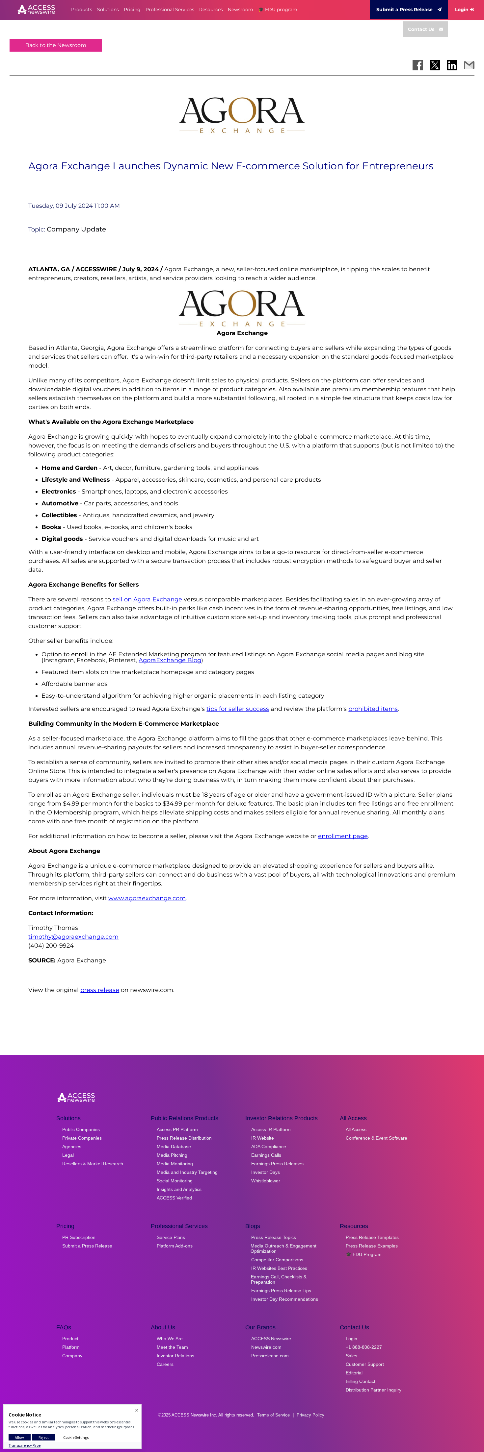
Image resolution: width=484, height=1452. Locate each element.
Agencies (71, 1146)
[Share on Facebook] (418, 65)
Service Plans (171, 1237)
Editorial (354, 1372)
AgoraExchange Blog (170, 660)
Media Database (174, 1146)
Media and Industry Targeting (187, 1172)
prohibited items (373, 709)
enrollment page (343, 836)
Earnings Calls (266, 1155)
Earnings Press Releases (277, 1163)
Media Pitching (172, 1155)
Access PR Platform (177, 1129)
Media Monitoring (175, 1163)
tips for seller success (237, 709)
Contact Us (421, 29)
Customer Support (365, 1364)
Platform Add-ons (175, 1245)
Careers (165, 1364)
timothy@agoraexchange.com (73, 936)
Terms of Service (273, 1415)
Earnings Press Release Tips (281, 1290)
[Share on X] (435, 65)
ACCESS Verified (174, 1197)
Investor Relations (175, 1355)
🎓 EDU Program (364, 1254)
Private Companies (82, 1138)
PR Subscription (78, 1237)
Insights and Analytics (179, 1189)
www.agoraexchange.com (147, 898)
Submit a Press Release (404, 9)
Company (72, 1355)
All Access (356, 1129)
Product (70, 1338)
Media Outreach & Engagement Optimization (283, 1248)
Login (462, 9)
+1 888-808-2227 (364, 1347)
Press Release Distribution (184, 1138)
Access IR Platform (271, 1129)
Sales (351, 1355)
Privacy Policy (310, 1415)
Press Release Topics (273, 1237)
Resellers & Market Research (92, 1163)
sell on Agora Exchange (147, 599)
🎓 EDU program (277, 9)
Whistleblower (265, 1180)
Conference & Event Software (376, 1138)
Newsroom (240, 9)
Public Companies (81, 1129)
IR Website (262, 1138)
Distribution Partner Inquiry (373, 1389)
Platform (71, 1347)
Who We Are (170, 1338)
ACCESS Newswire (271, 1338)
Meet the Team (172, 1347)
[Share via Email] (469, 65)
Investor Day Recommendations (284, 1299)
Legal (68, 1155)
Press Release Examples (372, 1245)
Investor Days (265, 1172)
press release (99, 990)
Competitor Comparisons (277, 1259)
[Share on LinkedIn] (452, 65)
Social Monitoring (175, 1180)
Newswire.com (266, 1347)
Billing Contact (360, 1381)
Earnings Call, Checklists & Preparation (279, 1279)
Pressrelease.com (270, 1355)
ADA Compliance (268, 1146)
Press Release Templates (372, 1237)
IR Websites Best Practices (279, 1268)
